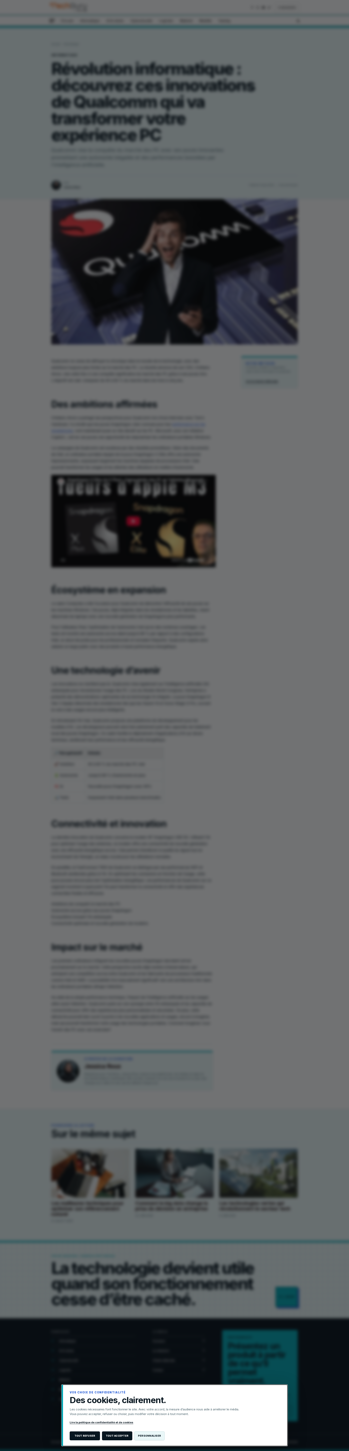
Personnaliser (149, 1435)
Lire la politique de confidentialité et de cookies (101, 1422)
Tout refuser (85, 1435)
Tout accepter (117, 1435)
